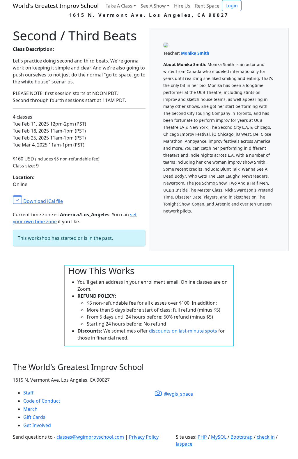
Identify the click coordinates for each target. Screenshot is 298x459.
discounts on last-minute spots (183, 331)
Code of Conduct (41, 401)
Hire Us (182, 6)
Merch (30, 409)
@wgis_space (178, 394)
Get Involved (37, 425)
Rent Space (207, 6)
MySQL (218, 437)
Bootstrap (241, 437)
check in (266, 437)
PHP (202, 437)
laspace (184, 444)
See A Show (153, 6)
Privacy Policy (144, 437)
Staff (28, 393)
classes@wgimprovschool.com (90, 437)
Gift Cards (34, 417)
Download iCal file (42, 201)
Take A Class (119, 6)
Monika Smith (195, 53)
